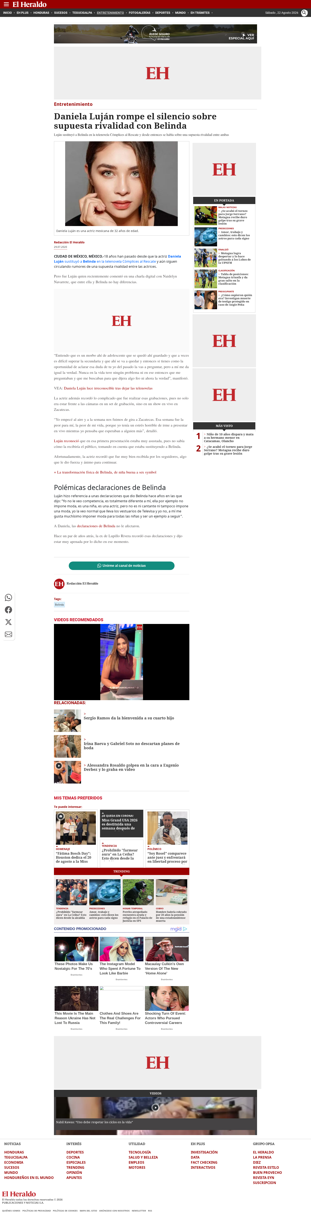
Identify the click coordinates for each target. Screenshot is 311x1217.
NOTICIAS (12, 1143)
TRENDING (75, 1167)
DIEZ (257, 1162)
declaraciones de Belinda (96, 525)
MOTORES (137, 1167)
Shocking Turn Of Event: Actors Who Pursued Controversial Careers (165, 1018)
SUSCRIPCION (264, 1182)
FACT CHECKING (204, 1162)
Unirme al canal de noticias (124, 565)
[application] (121, 662)
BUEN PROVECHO (267, 1172)
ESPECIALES (76, 1162)
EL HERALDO (263, 1152)
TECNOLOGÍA (140, 1152)
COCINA (73, 1157)
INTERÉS (73, 1143)
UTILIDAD (137, 1143)
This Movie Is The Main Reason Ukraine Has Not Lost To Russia (75, 1018)
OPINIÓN (74, 1172)
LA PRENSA (262, 1157)
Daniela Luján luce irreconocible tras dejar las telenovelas (108, 387)
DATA (195, 1157)
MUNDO (11, 1172)
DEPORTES (75, 1152)
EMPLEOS (136, 1162)
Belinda (59, 604)
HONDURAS (14, 1152)
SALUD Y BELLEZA (143, 1157)
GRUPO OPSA (264, 1143)
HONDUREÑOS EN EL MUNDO (29, 1177)
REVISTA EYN (263, 1177)
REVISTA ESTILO (266, 1167)
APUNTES (74, 1177)
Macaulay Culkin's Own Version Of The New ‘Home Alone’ (164, 968)
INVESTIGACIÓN (204, 1152)
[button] (8, 597)
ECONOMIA (13, 1162)
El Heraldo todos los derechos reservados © (32, 1199)
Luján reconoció (66, 440)
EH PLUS (198, 1143)
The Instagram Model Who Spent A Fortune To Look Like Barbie (120, 968)
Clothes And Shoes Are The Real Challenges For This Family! (120, 1018)
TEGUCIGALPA (16, 1157)
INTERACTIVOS (203, 1167)
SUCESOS (11, 1167)
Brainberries (76, 975)
